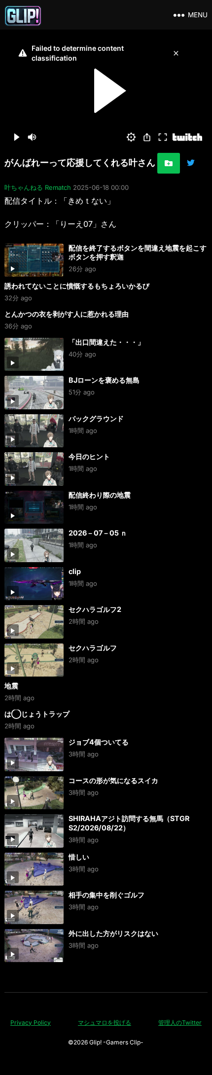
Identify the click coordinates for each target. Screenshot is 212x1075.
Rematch (58, 187)
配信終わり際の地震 (100, 495)
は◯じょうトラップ (37, 714)
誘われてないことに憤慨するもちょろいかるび (76, 286)
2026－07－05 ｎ (98, 533)
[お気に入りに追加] (168, 163)
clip (75, 571)
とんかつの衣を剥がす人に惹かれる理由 (66, 314)
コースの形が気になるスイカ (113, 780)
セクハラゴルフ (93, 648)
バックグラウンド (96, 418)
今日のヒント (89, 456)
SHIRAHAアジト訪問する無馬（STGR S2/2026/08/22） (129, 823)
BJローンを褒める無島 (104, 380)
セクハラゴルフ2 (95, 609)
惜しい (79, 857)
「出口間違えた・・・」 (106, 342)
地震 (11, 685)
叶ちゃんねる (23, 187)
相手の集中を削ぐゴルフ (106, 895)
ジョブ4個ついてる (99, 742)
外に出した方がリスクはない (113, 933)
